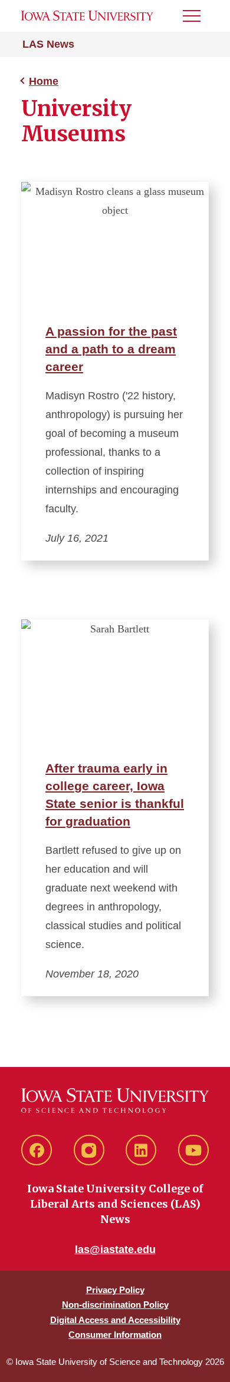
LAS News (48, 44)
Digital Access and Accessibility (115, 1320)
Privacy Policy (115, 1290)
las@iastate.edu (115, 1249)
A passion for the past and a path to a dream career (111, 348)
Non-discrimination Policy (115, 1305)
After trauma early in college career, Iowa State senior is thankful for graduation (114, 794)
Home (43, 81)
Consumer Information (115, 1335)
